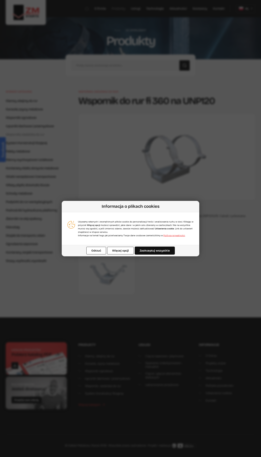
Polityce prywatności (174, 235)
